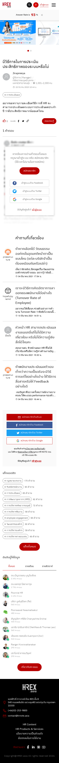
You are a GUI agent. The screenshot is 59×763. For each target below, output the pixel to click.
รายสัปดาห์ (47, 566)
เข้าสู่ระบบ (44, 5)
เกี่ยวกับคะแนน (29, 667)
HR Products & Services (29, 729)
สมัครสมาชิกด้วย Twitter (31, 432)
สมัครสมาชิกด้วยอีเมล (31, 417)
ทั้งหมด (11, 566)
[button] (28, 51)
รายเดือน (29, 566)
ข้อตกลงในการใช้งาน (26, 451)
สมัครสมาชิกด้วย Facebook (31, 425)
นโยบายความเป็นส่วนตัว (35, 448)
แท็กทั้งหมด (29, 546)
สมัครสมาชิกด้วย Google (32, 440)
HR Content (29, 724)
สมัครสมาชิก (29, 171)
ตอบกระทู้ (49, 121)
